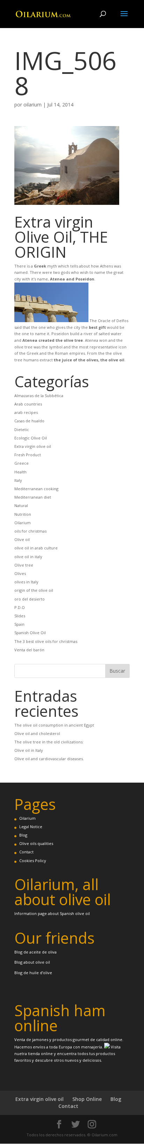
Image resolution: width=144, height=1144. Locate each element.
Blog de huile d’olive (33, 972)
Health (20, 471)
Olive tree (23, 565)
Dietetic (21, 429)
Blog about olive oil (32, 962)
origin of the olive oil (33, 590)
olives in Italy (26, 581)
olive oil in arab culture (36, 547)
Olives (20, 573)
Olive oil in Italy (28, 750)
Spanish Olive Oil (30, 632)
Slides (19, 615)
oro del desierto (29, 599)
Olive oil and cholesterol (37, 733)
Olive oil (22, 539)
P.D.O (19, 607)
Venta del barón (29, 649)
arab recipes (26, 412)
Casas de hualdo (29, 420)
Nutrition (22, 514)
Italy (18, 480)
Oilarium (22, 522)
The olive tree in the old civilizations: (49, 741)
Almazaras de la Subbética (38, 395)
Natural (21, 505)
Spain (19, 624)
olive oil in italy (28, 556)
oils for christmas (30, 531)
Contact (26, 851)
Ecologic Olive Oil (30, 438)
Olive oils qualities (36, 843)
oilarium (32, 104)
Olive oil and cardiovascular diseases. (49, 758)
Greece (21, 463)
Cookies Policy (32, 860)
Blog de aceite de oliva (35, 952)
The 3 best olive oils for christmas (45, 641)
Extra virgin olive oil (32, 446)
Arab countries (28, 404)
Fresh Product (27, 454)
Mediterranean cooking (36, 488)
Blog (23, 835)
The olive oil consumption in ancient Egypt (54, 725)
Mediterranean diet (32, 497)
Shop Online (87, 1099)
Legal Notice (30, 826)
